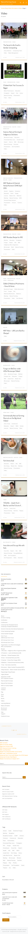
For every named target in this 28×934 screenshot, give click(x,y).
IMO (13, 850)
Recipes (3, 649)
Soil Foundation (15, 865)
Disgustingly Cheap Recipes (8, 672)
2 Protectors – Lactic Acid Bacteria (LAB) (11, 653)
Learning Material (5, 703)
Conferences (4, 622)
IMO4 (18, 850)
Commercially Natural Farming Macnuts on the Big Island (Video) (13, 418)
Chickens (3, 689)
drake (6, 57)
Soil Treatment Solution (7, 678)
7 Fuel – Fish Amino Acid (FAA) (8, 665)
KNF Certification (6, 819)
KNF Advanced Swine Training (8, 748)
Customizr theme (22, 931)
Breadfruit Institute (7, 835)
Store (2, 694)
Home (2, 8)
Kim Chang (14, 853)
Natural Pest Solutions (7, 683)
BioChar (5, 833)
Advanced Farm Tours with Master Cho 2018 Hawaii (14, 755)
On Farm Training (5, 617)
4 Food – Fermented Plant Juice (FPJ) (10, 657)
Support (3, 714)
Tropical (5, 867)
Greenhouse (6, 848)
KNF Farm (4, 812)
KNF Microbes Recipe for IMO (13, 237)
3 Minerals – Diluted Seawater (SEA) (10, 655)
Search (5, 919)
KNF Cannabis (3, 742)
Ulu (10, 867)
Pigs (2, 692)
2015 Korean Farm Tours (7, 640)
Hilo (9, 850)
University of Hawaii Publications (9, 626)
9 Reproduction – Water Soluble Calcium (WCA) (13, 669)
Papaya (5, 862)
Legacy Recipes (5, 674)
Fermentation (11, 840)
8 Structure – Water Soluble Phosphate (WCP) (12, 667)
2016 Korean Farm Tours (7, 642)
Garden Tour (16, 845)
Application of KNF (6, 677)
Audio (9, 830)
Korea (20, 853)
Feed (4, 840)
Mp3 (4, 860)
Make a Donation (5, 705)
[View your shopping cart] (23, 2)
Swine (22, 865)
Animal (5, 830)
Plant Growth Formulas (7, 681)
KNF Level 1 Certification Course (8, 753)
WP (8, 931)
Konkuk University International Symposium (12, 629)
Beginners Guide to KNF (6, 746)
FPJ (4, 845)
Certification (4, 620)
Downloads (4, 709)
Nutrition (19, 860)
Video (20, 8)
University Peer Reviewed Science (9, 625)
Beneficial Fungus (17, 830)
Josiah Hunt (6, 853)
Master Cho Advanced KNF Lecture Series (11, 751)
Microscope (12, 858)
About (2, 616)
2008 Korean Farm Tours (7, 637)
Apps (2, 696)
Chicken (22, 835)
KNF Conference (6, 816)
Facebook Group (5, 716)
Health (4, 850)
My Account (4, 708)
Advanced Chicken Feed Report (8, 757)
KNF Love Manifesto (6, 646)
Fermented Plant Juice (8, 843)
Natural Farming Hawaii (11, 929)
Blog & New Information (11, 8)
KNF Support (5, 814)
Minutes (19, 858)
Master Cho (17, 855)
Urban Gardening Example (7, 631)
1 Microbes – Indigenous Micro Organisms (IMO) (13, 650)
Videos (2, 701)
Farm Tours (4, 636)
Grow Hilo (13, 848)
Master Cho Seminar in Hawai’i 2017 (9, 759)
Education (20, 838)
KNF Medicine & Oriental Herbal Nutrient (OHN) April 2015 (12, 185)
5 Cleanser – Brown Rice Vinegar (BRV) (11, 660)
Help (2, 712)
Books (2, 698)
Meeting (5, 858)
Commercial (13, 838)
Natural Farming (11, 860)
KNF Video (4, 810)
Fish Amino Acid (8, 460)
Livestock (3, 688)
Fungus (9, 845)
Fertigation (19, 843)
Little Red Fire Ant (7, 855)
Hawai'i (20, 848)
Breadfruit (11, 833)
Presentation (6, 865)
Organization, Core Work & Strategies (10, 645)
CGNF (16, 835)
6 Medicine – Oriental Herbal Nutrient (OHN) (12, 662)
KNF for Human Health (7, 685)
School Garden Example (7, 633)
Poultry (15, 862)
